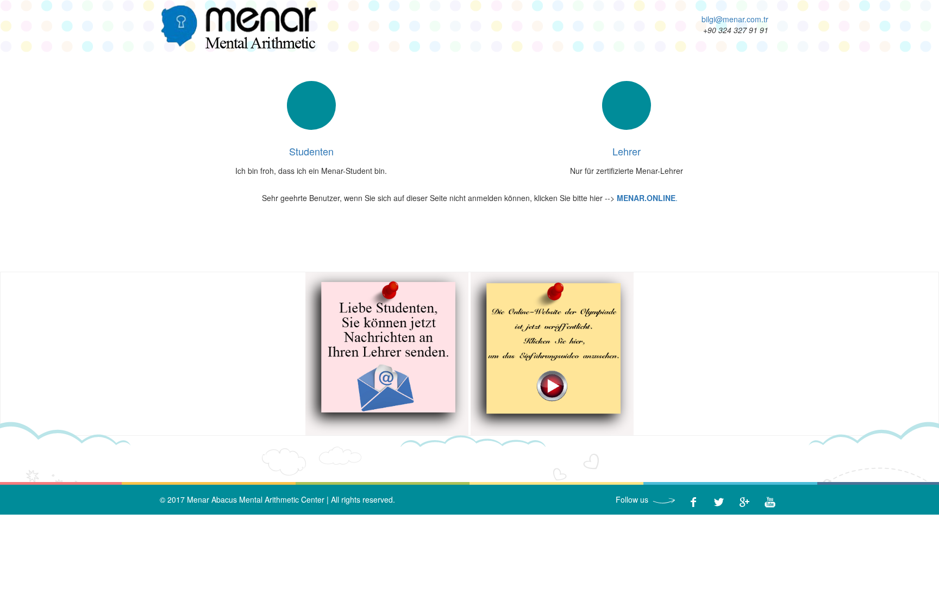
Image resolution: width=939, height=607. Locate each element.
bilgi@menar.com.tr (735, 19)
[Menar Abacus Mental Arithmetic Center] (238, 27)
